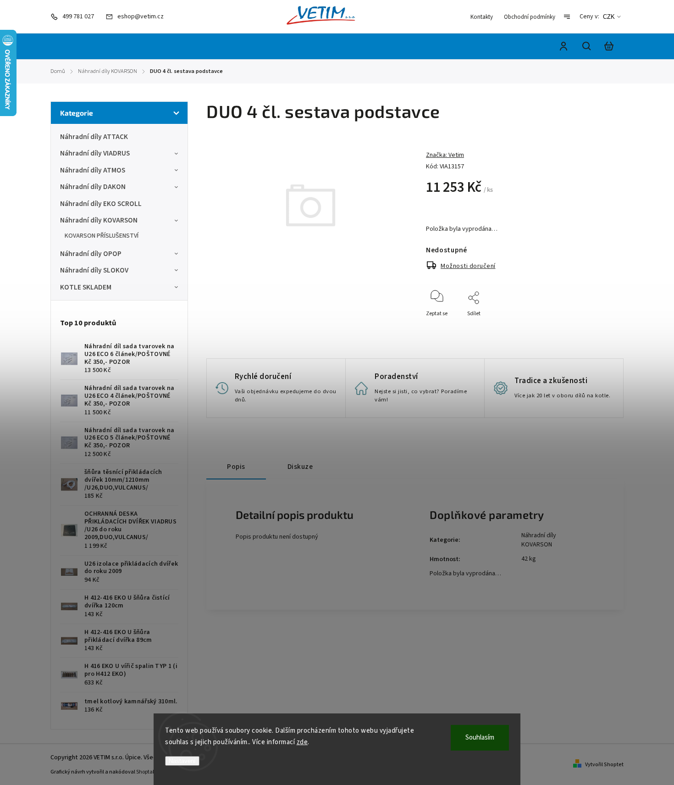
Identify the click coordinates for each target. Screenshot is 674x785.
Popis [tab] (236, 467)
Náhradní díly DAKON (93, 187)
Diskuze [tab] (300, 467)
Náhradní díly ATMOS (92, 170)
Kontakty (481, 17)
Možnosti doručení (468, 266)
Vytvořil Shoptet (604, 764)
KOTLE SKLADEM (85, 287)
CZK (609, 16)
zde (302, 742)
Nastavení (182, 760)
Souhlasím (479, 737)
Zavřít (584, 326)
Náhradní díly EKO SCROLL (101, 204)
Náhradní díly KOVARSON (99, 220)
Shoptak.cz (149, 772)
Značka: (445, 155)
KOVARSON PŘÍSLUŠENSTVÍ (101, 235)
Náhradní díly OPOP (91, 254)
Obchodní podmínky (529, 17)
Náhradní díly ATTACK (94, 137)
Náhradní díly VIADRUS (95, 153)
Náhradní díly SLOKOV (94, 270)
